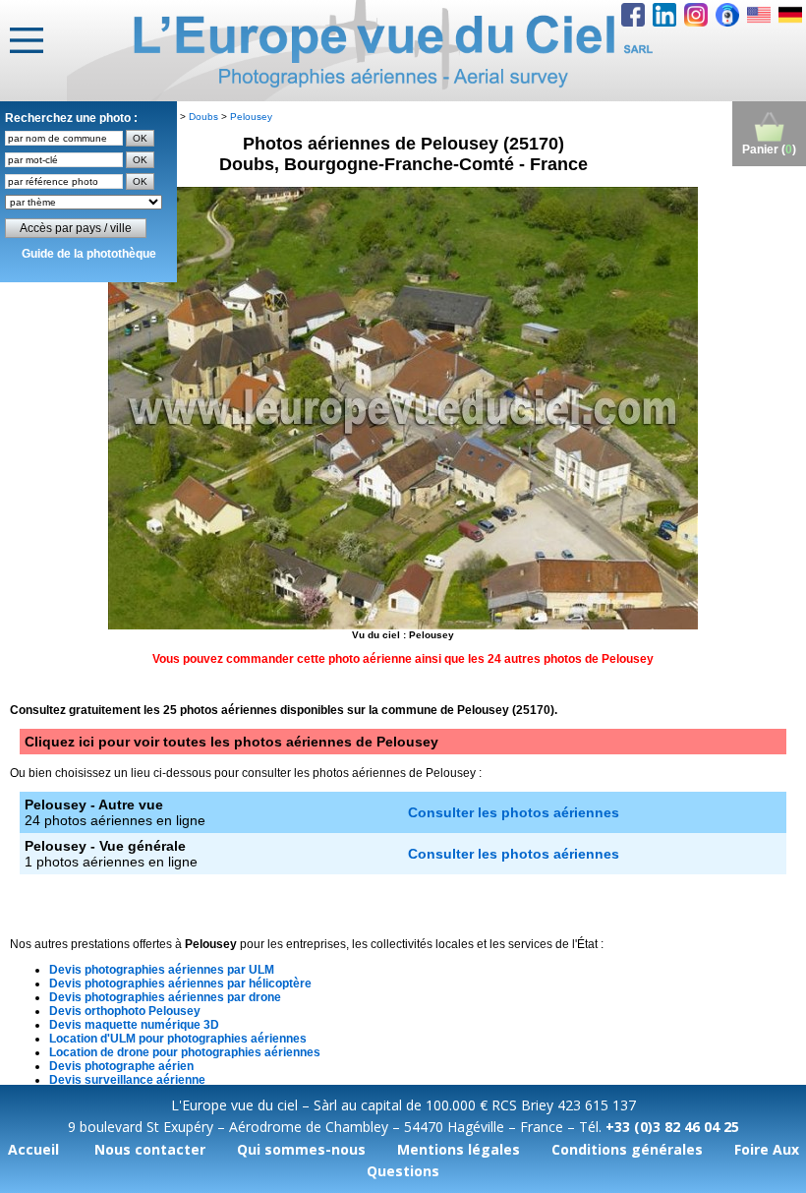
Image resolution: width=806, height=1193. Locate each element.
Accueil (33, 1149)
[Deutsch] (790, 15)
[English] (759, 15)
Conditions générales (627, 1149)
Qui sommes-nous (301, 1149)
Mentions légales (458, 1149)
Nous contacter (149, 1149)
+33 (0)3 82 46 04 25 (672, 1126)
